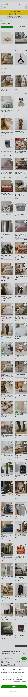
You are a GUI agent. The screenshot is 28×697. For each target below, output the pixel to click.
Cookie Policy (17, 681)
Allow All (14, 686)
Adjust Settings (14, 694)
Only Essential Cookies (14, 691)
